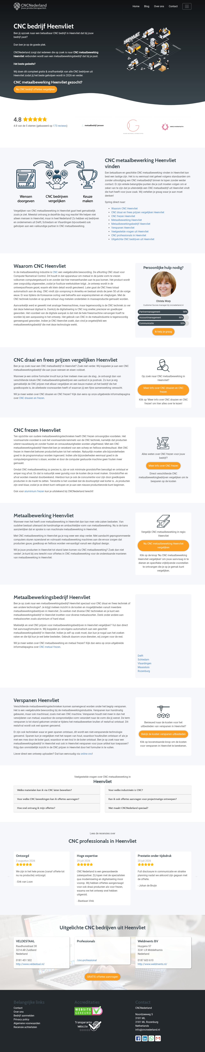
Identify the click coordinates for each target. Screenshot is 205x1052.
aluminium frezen (34, 491)
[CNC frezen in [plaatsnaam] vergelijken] (163, 444)
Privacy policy (21, 1019)
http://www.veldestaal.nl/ (30, 964)
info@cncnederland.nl (147, 1029)
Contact (173, 6)
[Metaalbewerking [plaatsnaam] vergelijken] (163, 522)
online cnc (86, 753)
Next (196, 876)
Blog (146, 6)
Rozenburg (144, 671)
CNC (55, 272)
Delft (140, 655)
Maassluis (143, 667)
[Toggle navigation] (186, 6)
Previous (8, 876)
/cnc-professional (87, 960)
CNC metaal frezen (49, 646)
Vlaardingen (144, 663)
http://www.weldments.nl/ (152, 964)
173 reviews (59, 125)
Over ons (159, 6)
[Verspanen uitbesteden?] (163, 713)
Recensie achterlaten (25, 1027)
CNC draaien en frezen (31, 398)
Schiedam (143, 659)
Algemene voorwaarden (27, 1023)
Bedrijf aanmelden (24, 1015)
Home (136, 6)
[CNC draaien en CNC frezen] (163, 366)
